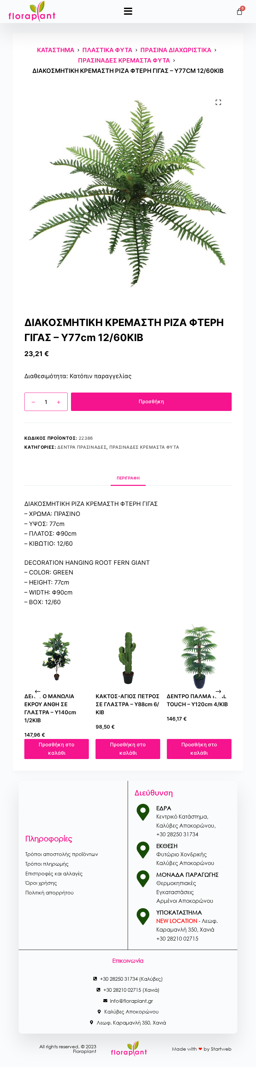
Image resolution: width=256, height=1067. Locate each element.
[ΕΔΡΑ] (143, 812)
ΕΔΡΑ (163, 808)
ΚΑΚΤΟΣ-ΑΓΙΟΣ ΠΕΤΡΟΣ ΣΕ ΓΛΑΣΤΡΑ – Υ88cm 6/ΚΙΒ (70, 704)
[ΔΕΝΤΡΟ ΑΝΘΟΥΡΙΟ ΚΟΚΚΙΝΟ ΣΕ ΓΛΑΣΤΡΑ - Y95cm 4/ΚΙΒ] (212, 656)
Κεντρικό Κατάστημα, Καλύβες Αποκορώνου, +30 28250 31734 (186, 825)
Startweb (221, 1049)
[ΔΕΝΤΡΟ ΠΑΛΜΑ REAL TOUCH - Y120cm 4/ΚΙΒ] (141, 656)
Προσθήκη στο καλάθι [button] (70, 745)
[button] (128, 11)
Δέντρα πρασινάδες (81, 447)
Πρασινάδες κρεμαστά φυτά (144, 447)
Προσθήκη (151, 401)
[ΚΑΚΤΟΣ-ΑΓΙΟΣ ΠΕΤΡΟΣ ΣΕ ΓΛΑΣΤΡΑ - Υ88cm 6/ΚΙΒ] (70, 656)
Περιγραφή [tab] (128, 478)
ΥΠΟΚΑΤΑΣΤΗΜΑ (179, 912)
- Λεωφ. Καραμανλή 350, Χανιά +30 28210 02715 (187, 929)
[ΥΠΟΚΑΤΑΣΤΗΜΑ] (143, 916)
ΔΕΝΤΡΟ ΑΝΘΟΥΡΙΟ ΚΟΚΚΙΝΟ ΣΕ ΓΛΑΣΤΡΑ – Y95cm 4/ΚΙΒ (211, 704)
